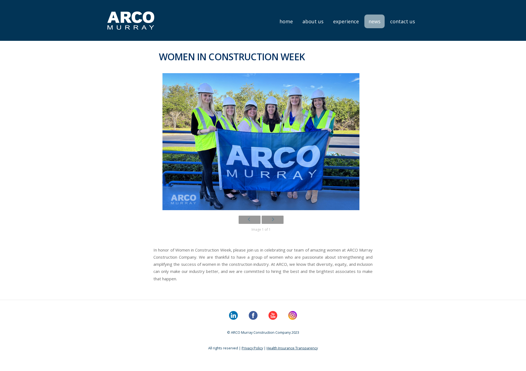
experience (346, 21)
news (374, 21)
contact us (402, 21)
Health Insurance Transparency (292, 348)
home (286, 21)
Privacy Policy (252, 348)
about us (313, 21)
